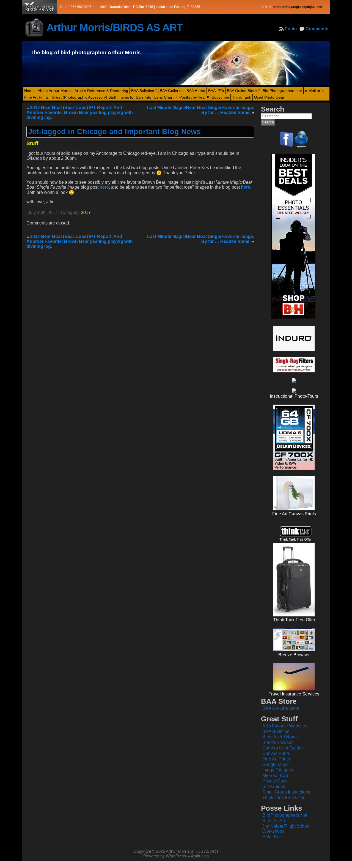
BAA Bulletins (275, 731)
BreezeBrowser (277, 742)
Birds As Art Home (280, 737)
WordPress (176, 856)
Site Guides (273, 786)
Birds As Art (273, 820)
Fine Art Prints (276, 759)
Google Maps (275, 764)
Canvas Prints (276, 753)
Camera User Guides (283, 748)
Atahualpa (200, 856)
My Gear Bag (275, 775)
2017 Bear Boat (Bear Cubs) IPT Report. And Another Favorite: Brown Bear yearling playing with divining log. (79, 112)
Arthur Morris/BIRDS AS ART (114, 27)
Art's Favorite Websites (284, 726)
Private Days (274, 781)
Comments (317, 28)
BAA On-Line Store (280, 708)
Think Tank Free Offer (283, 797)
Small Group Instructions (286, 792)
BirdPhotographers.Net (284, 815)
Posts (291, 28)
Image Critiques (277, 770)
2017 (86, 212)
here (104, 187)
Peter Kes (272, 836)
